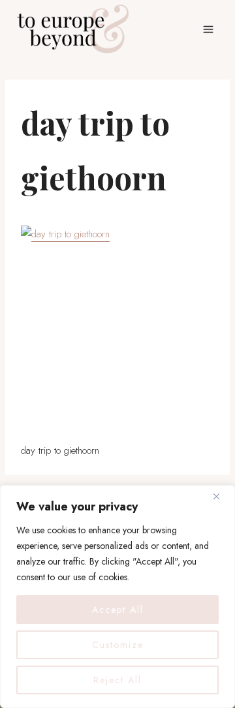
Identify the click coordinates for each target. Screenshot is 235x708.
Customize (118, 644)
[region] (117, 596)
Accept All (118, 609)
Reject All (117, 679)
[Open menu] (207, 29)
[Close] (221, 496)
